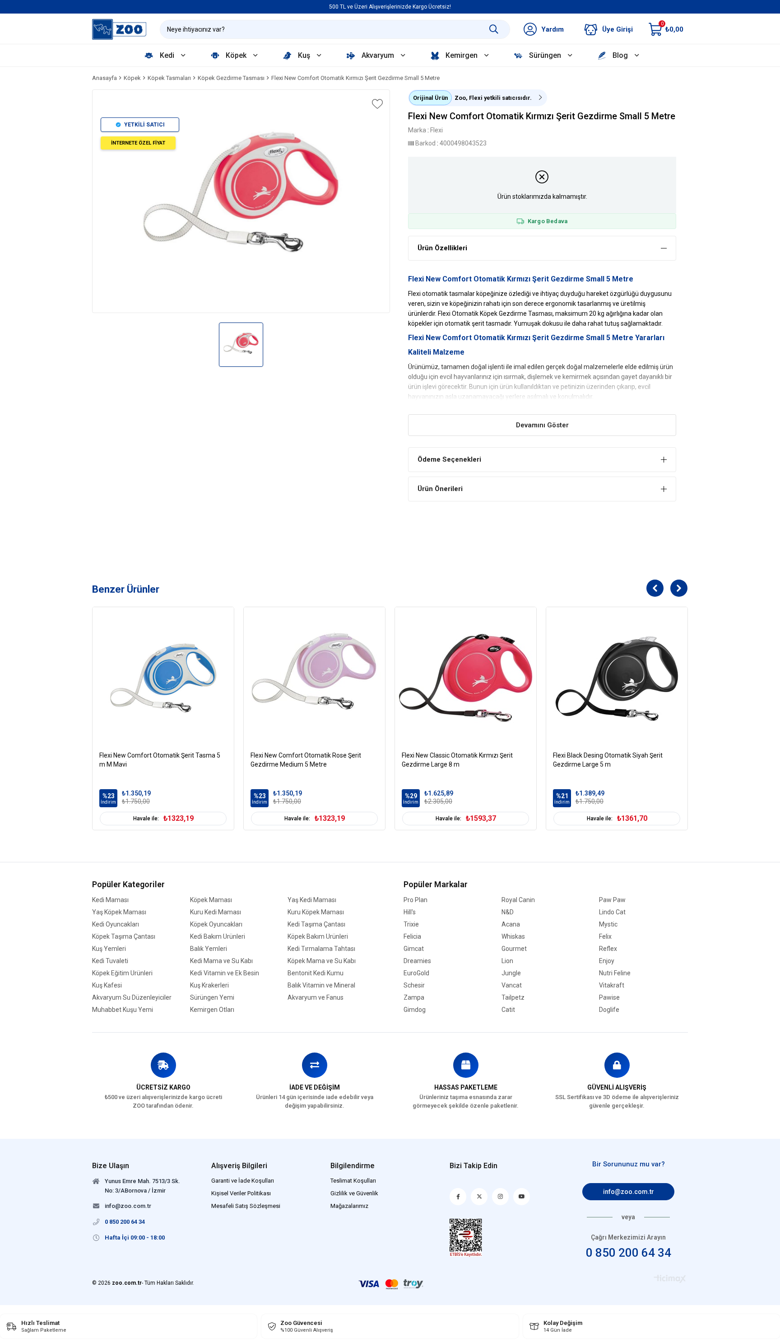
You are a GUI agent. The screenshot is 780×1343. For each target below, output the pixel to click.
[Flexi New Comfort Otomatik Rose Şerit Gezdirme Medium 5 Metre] (314, 678)
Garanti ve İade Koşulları (242, 1180)
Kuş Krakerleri (209, 985)
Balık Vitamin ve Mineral (321, 985)
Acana (510, 924)
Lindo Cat (612, 912)
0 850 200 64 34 (628, 1252)
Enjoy (606, 961)
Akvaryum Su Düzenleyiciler (132, 997)
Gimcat (414, 948)
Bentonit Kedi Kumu (316, 973)
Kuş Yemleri (109, 948)
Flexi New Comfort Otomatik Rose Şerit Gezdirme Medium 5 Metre (306, 760)
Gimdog (415, 1009)
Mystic (608, 924)
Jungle (511, 973)
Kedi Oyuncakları (115, 924)
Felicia (412, 936)
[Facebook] (457, 1196)
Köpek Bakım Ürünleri (318, 936)
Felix (605, 936)
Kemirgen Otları (212, 1009)
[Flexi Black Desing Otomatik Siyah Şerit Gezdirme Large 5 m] (616, 678)
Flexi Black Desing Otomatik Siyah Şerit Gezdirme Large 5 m (608, 760)
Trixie (411, 924)
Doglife (609, 1009)
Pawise (609, 997)
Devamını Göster (542, 425)
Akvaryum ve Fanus (316, 997)
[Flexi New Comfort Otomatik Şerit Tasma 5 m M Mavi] (163, 678)
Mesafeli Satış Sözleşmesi (245, 1206)
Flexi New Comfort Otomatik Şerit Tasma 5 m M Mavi (159, 760)
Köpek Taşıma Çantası (123, 936)
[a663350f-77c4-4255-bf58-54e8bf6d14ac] (466, 1238)
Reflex (608, 948)
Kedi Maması (110, 900)
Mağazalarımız (349, 1206)
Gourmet (514, 948)
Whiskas (513, 936)
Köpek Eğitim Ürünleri (122, 973)
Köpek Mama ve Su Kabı (322, 961)
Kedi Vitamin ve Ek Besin (224, 973)
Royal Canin (518, 900)
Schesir (414, 985)
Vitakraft (611, 985)
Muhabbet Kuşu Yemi (122, 1009)
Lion (507, 961)
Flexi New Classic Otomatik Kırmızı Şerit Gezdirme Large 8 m (457, 760)
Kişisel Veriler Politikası (241, 1193)
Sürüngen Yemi (212, 997)
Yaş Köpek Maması (119, 912)
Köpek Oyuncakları (216, 924)
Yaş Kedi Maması (312, 900)
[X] (479, 1196)
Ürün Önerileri (440, 489)
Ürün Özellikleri (442, 248)
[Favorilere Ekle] (376, 103)
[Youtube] (521, 1196)
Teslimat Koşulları (353, 1180)
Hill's (410, 912)
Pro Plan (415, 900)
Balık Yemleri (208, 948)
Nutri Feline (615, 973)
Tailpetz (513, 997)
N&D (507, 912)
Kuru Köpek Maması (316, 912)
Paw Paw (612, 900)
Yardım (552, 29)
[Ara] (494, 29)
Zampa (414, 997)
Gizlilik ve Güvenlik (354, 1193)
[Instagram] (500, 1196)
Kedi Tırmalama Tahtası (321, 948)
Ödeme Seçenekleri (449, 459)
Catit (508, 1009)
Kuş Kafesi (107, 985)
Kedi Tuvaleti (110, 961)
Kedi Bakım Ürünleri (217, 936)
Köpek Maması (211, 900)
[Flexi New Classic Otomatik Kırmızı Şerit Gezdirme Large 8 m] (465, 678)
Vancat (511, 985)
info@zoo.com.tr (628, 1191)
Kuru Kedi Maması (215, 912)
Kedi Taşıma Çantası (316, 924)
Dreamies (417, 961)
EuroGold (416, 973)
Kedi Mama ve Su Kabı (221, 961)
